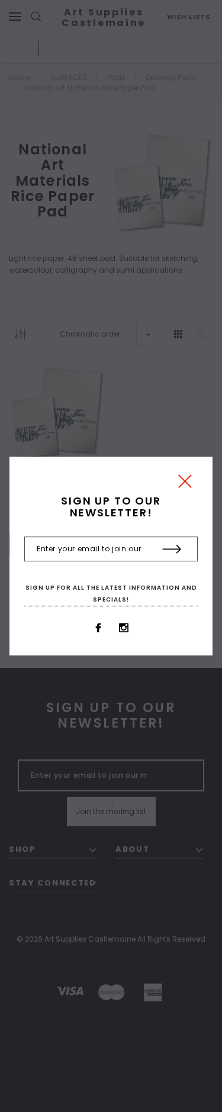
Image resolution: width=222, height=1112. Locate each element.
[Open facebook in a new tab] (98, 628)
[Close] (185, 484)
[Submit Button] (172, 549)
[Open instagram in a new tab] (123, 628)
